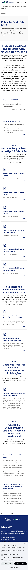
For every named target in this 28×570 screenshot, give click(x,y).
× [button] (26, 543)
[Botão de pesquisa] (21, 2)
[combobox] (24, 543)
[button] (14, 567)
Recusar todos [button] (20, 563)
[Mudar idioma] (17, 2)
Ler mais (6, 551)
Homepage (3, 13)
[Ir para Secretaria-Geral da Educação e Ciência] (14, 175)
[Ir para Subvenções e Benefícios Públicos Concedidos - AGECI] (14, 342)
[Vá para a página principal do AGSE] (8, 2)
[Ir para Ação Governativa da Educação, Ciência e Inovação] (14, 231)
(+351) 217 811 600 (6, 541)
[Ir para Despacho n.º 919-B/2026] (14, 106)
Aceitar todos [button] (7, 563)
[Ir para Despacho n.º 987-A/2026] (14, 127)
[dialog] (14, 556)
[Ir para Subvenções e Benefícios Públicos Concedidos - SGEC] (14, 318)
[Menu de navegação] (25, 2)
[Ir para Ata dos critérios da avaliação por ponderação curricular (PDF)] (14, 400)
